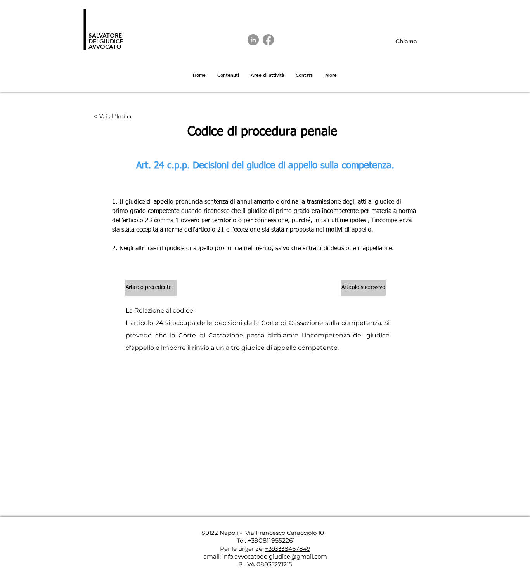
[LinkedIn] (253, 39)
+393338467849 (287, 548)
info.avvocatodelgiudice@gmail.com (274, 556)
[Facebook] (268, 39)
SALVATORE (105, 35)
